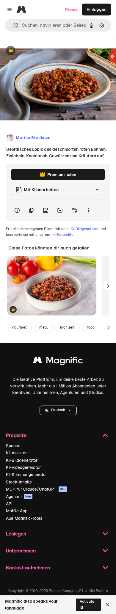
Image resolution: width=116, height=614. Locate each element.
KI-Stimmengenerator (26, 474)
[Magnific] (58, 361)
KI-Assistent (17, 453)
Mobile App (16, 511)
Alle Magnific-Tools (24, 518)
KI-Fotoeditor (63, 234)
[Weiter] (108, 285)
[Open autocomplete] (13, 25)
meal (43, 327)
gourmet (19, 327)
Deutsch (58, 410)
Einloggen (96, 9)
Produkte (16, 435)
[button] (58, 410)
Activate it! (87, 604)
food (91, 327)
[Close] (107, 604)
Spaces (13, 445)
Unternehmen (21, 550)
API (9, 503)
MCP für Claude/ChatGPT (36, 489)
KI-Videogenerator (23, 467)
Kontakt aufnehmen (28, 567)
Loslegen (16, 533)
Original (38, 51)
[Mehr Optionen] (88, 210)
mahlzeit (67, 327)
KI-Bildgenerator (85, 229)
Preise (71, 9)
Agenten (18, 496)
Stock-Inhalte (19, 482)
